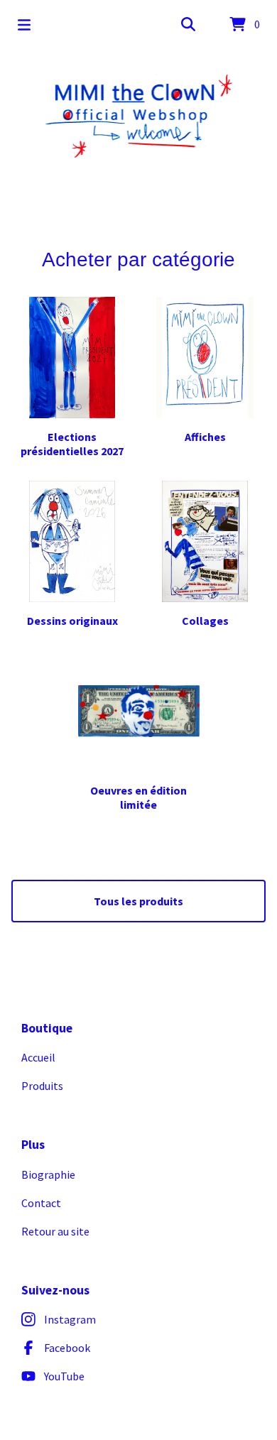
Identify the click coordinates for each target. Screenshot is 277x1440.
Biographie (48, 1174)
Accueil (38, 1057)
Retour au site (55, 1231)
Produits (42, 1086)
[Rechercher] (188, 24)
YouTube (64, 1376)
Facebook (67, 1348)
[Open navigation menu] (24, 25)
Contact (41, 1203)
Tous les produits (138, 901)
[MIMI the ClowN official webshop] (139, 115)
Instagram (70, 1319)
